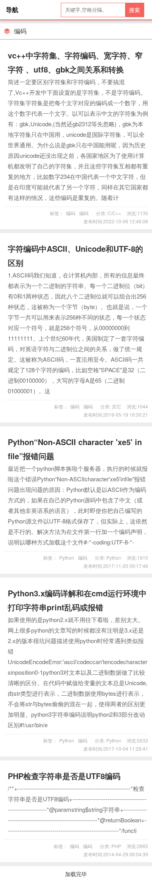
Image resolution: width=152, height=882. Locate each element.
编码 (70, 213)
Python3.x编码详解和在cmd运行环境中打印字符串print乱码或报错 (77, 600)
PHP (115, 846)
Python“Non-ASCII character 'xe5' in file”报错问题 (75, 448)
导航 (12, 9)
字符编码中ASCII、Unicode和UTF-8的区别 (75, 255)
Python (66, 557)
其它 (116, 406)
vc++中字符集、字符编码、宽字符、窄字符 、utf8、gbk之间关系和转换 (75, 62)
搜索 (134, 10)
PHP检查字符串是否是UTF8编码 (64, 775)
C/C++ (113, 213)
